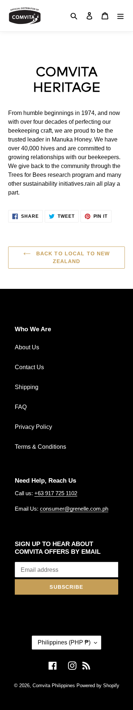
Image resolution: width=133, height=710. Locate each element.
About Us (27, 347)
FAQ (21, 407)
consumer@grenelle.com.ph (74, 509)
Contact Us (29, 367)
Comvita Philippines (54, 685)
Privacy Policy (33, 427)
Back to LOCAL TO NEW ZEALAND (72, 257)
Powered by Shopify (97, 685)
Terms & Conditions (40, 447)
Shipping (26, 387)
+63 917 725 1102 (55, 493)
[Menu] (120, 15)
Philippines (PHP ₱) (64, 642)
